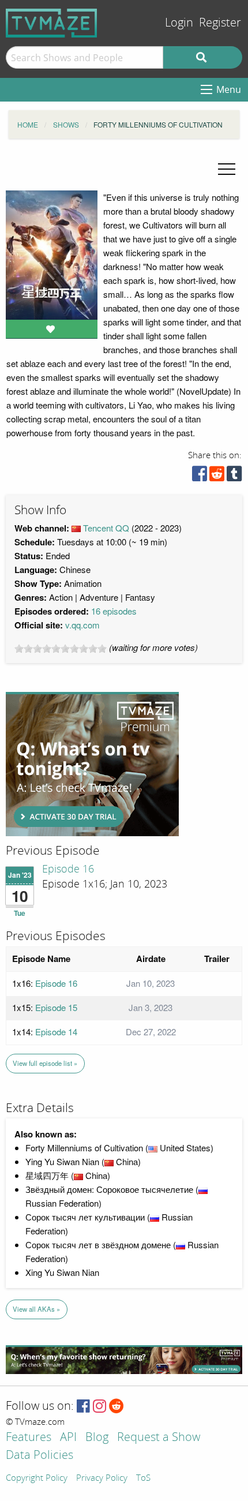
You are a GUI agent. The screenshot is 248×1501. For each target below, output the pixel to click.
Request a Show (158, 1438)
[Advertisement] (92, 764)
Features (28, 1438)
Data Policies (39, 1456)
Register (220, 22)
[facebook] (199, 476)
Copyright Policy (36, 1478)
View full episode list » (45, 1063)
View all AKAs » (36, 1308)
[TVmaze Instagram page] (99, 1407)
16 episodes (114, 611)
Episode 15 (56, 1007)
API (68, 1438)
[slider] (60, 648)
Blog (96, 1438)
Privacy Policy (101, 1478)
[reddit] (216, 476)
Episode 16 (68, 869)
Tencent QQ (106, 528)
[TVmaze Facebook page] (83, 1407)
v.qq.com (82, 625)
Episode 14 (56, 1031)
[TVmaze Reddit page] (116, 1407)
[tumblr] (234, 476)
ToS (143, 1478)
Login (179, 22)
